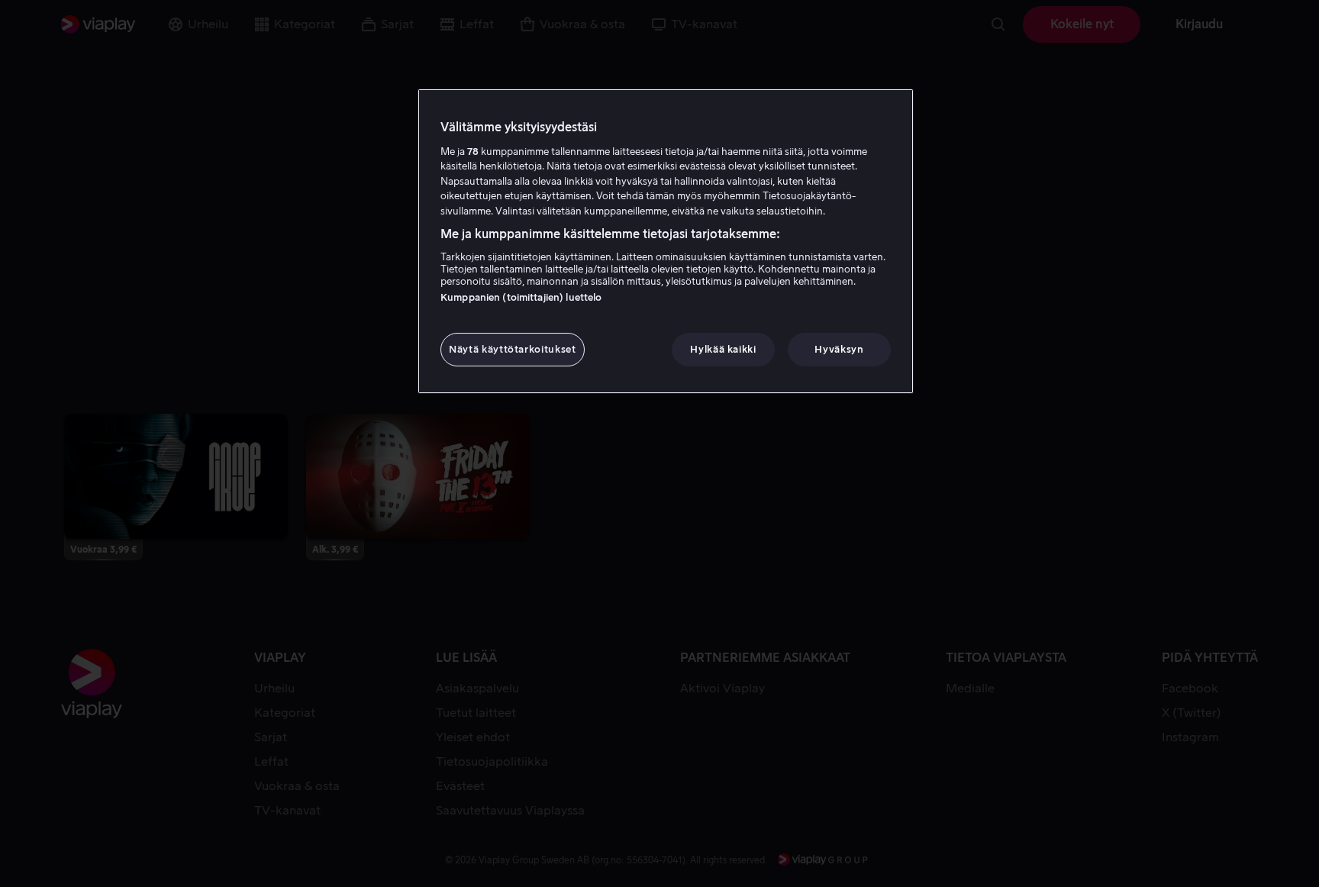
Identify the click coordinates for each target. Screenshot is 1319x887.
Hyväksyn (838, 349)
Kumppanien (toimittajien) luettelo (520, 297)
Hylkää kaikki (723, 349)
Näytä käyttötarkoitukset (512, 349)
